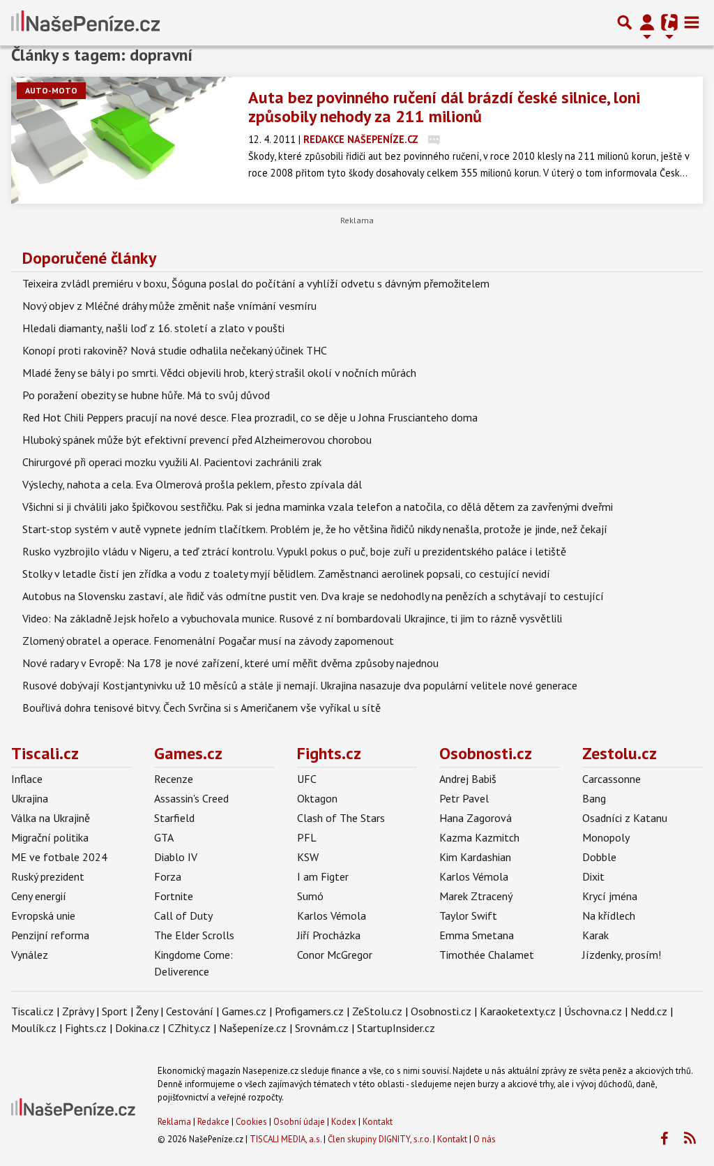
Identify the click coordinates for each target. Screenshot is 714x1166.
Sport (115, 1011)
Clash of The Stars (341, 818)
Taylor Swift (468, 915)
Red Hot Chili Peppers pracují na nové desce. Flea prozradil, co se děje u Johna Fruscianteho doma (250, 417)
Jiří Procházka (328, 935)
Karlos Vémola (331, 915)
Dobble (599, 857)
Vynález (29, 955)
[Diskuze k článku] (434, 139)
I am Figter (323, 876)
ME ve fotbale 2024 (59, 857)
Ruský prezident (47, 876)
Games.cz (188, 753)
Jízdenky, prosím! (621, 955)
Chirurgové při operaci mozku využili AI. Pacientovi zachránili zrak (171, 462)
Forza (167, 876)
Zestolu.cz (619, 753)
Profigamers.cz (309, 1011)
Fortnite (173, 896)
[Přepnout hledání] (625, 22)
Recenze (173, 779)
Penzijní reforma (50, 935)
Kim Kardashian (475, 857)
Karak (595, 935)
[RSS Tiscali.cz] (689, 1138)
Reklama (174, 1122)
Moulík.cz (33, 1028)
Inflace (27, 779)
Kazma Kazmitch (479, 837)
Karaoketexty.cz (518, 1011)
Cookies (251, 1122)
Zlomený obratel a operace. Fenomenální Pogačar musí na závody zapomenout (208, 641)
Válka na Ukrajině (50, 818)
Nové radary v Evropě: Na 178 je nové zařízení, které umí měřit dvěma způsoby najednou (230, 663)
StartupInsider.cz (396, 1028)
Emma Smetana (476, 935)
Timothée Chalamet (486, 955)
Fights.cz (329, 753)
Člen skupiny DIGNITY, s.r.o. (379, 1139)
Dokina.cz (137, 1028)
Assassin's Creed (191, 798)
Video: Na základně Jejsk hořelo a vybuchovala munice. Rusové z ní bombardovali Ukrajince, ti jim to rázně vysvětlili (292, 618)
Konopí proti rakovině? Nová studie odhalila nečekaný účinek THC (174, 350)
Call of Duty (183, 915)
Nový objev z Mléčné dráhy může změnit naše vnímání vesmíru (169, 306)
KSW (308, 857)
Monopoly (606, 837)
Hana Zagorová (475, 818)
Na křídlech (608, 915)
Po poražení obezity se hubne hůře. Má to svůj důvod (146, 395)
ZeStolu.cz (377, 1011)
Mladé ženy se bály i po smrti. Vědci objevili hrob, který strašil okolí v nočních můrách (219, 373)
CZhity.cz (189, 1028)
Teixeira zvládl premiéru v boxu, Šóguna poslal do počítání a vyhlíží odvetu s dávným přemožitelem (255, 283)
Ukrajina (29, 798)
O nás (484, 1139)
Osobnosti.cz (485, 753)
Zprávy (77, 1011)
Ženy (147, 1011)
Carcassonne (611, 779)
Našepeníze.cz (253, 1028)
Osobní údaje (299, 1122)
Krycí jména (609, 896)
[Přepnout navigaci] (647, 22)
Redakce (213, 1122)
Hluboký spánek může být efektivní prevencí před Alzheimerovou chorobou (197, 440)
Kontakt (378, 1122)
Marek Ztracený (475, 896)
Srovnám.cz (322, 1028)
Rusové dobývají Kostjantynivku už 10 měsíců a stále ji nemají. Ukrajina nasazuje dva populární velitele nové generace (299, 685)
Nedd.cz (648, 1011)
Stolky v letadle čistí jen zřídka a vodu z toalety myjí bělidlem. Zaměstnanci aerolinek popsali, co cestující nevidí (286, 574)
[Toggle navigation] (692, 22)
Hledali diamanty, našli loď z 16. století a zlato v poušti (153, 328)
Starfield (174, 818)
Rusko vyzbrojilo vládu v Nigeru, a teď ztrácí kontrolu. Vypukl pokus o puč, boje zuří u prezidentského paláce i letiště (294, 551)
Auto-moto (51, 90)
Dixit (593, 876)
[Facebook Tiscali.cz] (663, 1138)
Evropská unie (43, 915)
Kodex (344, 1122)
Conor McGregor (334, 955)
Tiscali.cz (45, 753)
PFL (307, 837)
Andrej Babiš (467, 779)
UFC (307, 779)
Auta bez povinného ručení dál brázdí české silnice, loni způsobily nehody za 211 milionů (444, 107)
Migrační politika (50, 837)
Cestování (189, 1011)
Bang (594, 798)
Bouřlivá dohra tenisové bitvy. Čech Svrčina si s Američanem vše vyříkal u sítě (201, 708)
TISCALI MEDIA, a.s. (285, 1139)
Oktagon (317, 798)
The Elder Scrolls (194, 935)
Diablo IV (175, 857)
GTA (164, 837)
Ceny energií (38, 896)
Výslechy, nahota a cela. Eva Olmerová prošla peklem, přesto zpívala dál (192, 484)
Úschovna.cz (593, 1011)
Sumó (310, 896)
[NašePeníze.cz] (85, 22)
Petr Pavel (464, 798)
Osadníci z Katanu (624, 818)
